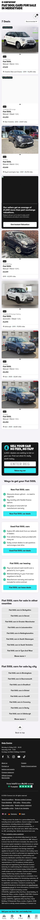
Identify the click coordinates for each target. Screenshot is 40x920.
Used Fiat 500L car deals (20, 551)
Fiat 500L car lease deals (20, 587)
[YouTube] (19, 757)
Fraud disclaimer (7, 802)
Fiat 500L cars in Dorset (20, 616)
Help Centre (7, 743)
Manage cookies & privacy (23, 799)
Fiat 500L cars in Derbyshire (20, 610)
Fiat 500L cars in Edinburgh (20, 714)
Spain (23, 814)
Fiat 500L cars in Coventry (20, 702)
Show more (19, 656)
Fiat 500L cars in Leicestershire (20, 627)
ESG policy (16, 802)
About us (4, 763)
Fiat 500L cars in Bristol (20, 690)
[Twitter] (8, 757)
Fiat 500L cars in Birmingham (20, 673)
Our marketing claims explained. (13, 834)
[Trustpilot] (20, 786)
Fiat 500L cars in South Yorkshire (20, 645)
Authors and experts (8, 769)
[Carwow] (9, 2)
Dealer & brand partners (29, 766)
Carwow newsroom (8, 772)
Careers (23, 763)
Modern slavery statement (23, 805)
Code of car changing (22, 808)
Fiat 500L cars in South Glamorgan (20, 639)
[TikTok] (24, 757)
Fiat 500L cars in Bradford (20, 685)
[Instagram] (13, 757)
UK (5, 814)
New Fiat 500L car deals (20, 514)
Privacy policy (26, 802)
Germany (14, 814)
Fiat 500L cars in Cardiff (20, 696)
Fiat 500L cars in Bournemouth (20, 679)
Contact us (5, 766)
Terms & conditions (8, 799)
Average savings (7, 837)
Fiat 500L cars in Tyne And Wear (20, 651)
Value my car (20, 471)
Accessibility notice (8, 808)
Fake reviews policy (8, 805)
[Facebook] (3, 757)
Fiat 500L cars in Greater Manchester (20, 622)
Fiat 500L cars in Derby (20, 708)
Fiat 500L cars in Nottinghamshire (20, 633)
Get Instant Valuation (20, 224)
